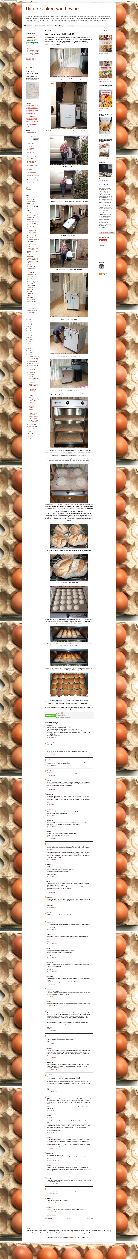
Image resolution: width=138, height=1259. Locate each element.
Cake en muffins (31, 214)
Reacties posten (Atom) (58, 1221)
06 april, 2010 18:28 (52, 929)
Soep (28, 295)
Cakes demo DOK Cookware (31, 216)
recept (73, 619)
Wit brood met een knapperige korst (32, 162)
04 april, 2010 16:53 (52, 789)
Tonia (47, 780)
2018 (29, 337)
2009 (29, 431)
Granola (29, 238)
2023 (29, 326)
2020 (29, 332)
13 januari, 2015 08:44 (52, 1184)
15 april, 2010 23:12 (52, 1057)
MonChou (29, 272)
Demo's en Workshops (33, 227)
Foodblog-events (31, 232)
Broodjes (29, 212)
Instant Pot (30, 268)
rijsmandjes (71, 504)
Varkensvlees (30, 301)
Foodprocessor (31, 236)
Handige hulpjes (31, 243)
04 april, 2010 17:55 (52, 815)
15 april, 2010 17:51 (52, 1043)
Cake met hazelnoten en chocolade (33, 413)
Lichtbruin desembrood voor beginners (31, 148)
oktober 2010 (32, 361)
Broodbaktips (59, 25)
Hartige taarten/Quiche (33, 251)
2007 (29, 436)
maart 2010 (32, 424)
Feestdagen (70, 25)
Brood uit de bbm (31, 207)
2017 (29, 339)
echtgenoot (60, 394)
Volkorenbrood (31, 305)
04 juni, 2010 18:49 (52, 1132)
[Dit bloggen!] (59, 715)
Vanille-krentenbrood (33, 403)
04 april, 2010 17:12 (52, 804)
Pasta (28, 280)
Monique (48, 725)
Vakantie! (31, 376)
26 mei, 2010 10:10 (52, 1110)
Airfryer (29, 197)
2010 (29, 354)
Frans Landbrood (31, 172)
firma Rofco (73, 131)
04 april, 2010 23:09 (52, 859)
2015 (29, 344)
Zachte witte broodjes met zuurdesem (32, 166)
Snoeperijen (30, 293)
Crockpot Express (31, 221)
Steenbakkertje (50, 742)
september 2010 (33, 363)
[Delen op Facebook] (62, 715)
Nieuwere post (48, 1218)
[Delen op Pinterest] (64, 715)
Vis (28, 303)
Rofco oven (67, 717)
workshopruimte (31, 310)
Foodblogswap (31, 234)
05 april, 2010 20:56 (52, 892)
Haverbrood (32, 382)
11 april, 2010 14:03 (52, 1005)
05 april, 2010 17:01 (52, 876)
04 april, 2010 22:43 (52, 839)
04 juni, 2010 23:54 (52, 1148)
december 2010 (33, 356)
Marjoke (48, 976)
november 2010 (33, 359)
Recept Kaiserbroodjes (33, 180)
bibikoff (72, 1237)
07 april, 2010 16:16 (52, 943)
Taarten (29, 297)
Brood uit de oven (31, 209)
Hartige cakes (30, 245)
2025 (29, 321)
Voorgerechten (31, 307)
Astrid (48, 897)
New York (29, 276)
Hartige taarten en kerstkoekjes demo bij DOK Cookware (32, 248)
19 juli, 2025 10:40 (51, 1202)
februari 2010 (32, 426)
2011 (29, 352)
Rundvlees (30, 287)
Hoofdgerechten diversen (31, 255)
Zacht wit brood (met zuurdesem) (32, 157)
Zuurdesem (30, 312)
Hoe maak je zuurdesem (30, 153)
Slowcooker (30, 291)
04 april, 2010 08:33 (52, 737)
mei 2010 (31, 372)
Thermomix (30, 299)
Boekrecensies (31, 201)
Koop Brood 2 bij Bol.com (105, 158)
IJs (28, 264)
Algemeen (62, 717)
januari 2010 (32, 429)
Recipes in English (32, 282)
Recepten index (40, 25)
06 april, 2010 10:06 (52, 917)
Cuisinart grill (30, 223)
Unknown (48, 922)
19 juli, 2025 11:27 (51, 1211)
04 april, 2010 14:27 (52, 775)
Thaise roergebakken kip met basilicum (34, 399)
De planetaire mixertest (33, 50)
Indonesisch (30, 266)
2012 (29, 350)
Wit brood (29, 308)
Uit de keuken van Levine (52, 8)
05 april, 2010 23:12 (52, 907)
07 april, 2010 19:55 (52, 957)
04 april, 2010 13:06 (52, 765)
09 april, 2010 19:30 (52, 984)
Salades (29, 289)
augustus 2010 (33, 365)
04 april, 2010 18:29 (52, 826)
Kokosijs (31, 409)
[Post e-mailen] (62, 713)
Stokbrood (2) (30, 183)
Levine (48, 844)
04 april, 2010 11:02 (52, 755)
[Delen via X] (61, 715)
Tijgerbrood (30, 169)
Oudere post (90, 1218)
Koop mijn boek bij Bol (104, 53)
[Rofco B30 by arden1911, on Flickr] (69, 77)
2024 (29, 324)
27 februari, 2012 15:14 (53, 1160)
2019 (29, 335)
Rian (47, 831)
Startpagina (28, 25)
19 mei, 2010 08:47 (52, 1091)
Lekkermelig (31, 37)
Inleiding (29, 48)
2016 (29, 341)
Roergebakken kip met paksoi (33, 379)
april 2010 (31, 374)
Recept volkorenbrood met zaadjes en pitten (33, 176)
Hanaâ (48, 1011)
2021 (29, 330)
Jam (28, 270)
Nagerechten (30, 274)
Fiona (47, 1178)
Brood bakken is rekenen (31, 204)
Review (29, 284)
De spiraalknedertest (32, 51)
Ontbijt (29, 278)
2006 (29, 438)
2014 (29, 346)
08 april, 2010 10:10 (52, 971)
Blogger (88, 1237)
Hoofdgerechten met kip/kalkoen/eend (32, 258)
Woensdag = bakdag (32, 394)
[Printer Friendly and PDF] (50, 715)
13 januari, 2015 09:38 (52, 1193)
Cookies (29, 219)
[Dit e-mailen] (57, 715)
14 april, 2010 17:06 (52, 1031)
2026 (29, 319)
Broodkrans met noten (33, 406)
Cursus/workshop (31, 225)
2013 (29, 348)
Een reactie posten (52, 1215)
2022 (29, 328)
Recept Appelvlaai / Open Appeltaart (33, 421)
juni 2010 (31, 370)
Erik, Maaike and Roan (52, 1075)
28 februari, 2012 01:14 (53, 1173)
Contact (49, 25)
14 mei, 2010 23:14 (52, 1069)
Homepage (69, 1218)
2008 (29, 434)
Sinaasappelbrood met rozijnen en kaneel (33, 386)
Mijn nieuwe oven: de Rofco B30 (33, 417)
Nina (47, 771)
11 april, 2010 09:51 (52, 996)
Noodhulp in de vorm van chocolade (33, 391)
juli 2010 (31, 367)
